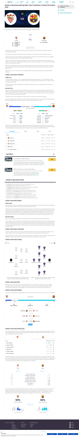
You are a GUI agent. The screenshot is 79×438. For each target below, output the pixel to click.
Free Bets (13, 424)
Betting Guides (14, 425)
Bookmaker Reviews (15, 428)
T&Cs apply (30, 164)
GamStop (31, 425)
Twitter (72, 422)
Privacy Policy (23, 425)
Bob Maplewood (9, 29)
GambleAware (32, 424)
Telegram (72, 427)
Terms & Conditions (24, 424)
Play (52, 159)
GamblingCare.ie (40, 164)
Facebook (72, 424)
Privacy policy (43, 431)
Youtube (72, 425)
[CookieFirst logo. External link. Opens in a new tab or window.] (1, 432)
